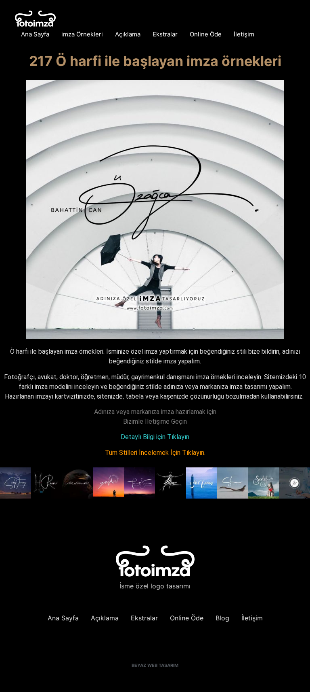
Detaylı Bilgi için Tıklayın (155, 437)
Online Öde (206, 34)
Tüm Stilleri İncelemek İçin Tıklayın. (155, 452)
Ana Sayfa (35, 34)
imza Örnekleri (82, 34)
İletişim (244, 34)
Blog (222, 618)
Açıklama (127, 34)
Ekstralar (165, 34)
